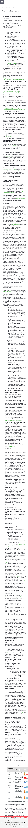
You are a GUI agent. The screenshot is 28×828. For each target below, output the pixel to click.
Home (3, 6)
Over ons (9, 6)
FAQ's (15, 6)
